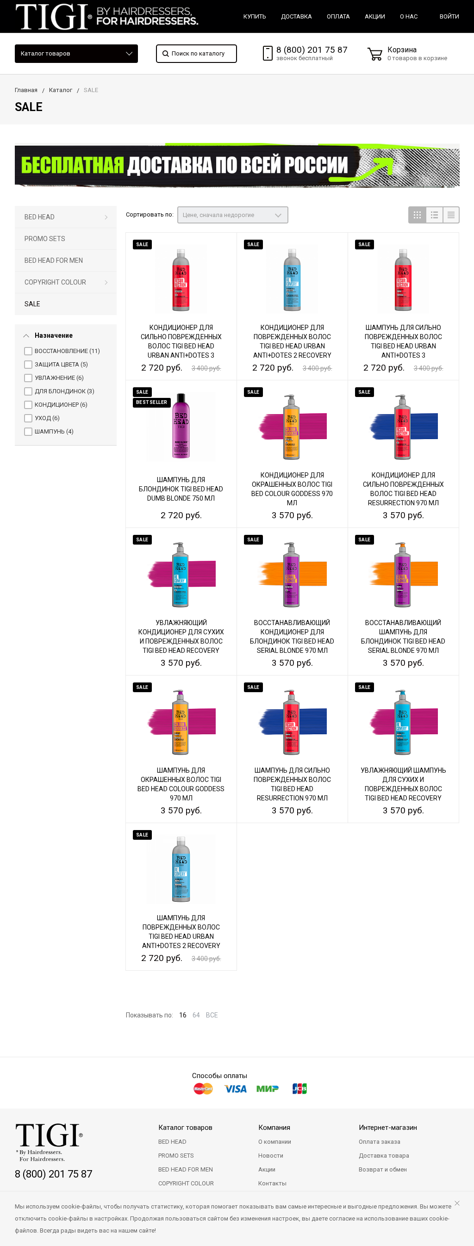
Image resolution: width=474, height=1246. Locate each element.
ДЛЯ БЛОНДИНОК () (64, 391)
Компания (274, 1127)
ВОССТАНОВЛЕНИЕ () (67, 350)
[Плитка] (416, 214)
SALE (32, 304)
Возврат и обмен (383, 1169)
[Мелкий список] (451, 214)
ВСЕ (212, 1015)
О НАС (409, 16)
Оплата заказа (379, 1141)
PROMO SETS (45, 238)
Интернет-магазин (388, 1127)
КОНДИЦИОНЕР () (61, 404)
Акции (266, 1169)
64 (196, 1015)
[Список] (434, 214)
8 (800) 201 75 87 (312, 49)
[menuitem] (66, 217)
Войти (449, 16)
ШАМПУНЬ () (54, 431)
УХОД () (47, 418)
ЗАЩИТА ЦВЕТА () (61, 364)
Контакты (272, 1183)
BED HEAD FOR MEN (54, 260)
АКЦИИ (375, 16)
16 (183, 1015)
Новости (270, 1155)
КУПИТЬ (254, 16)
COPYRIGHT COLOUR (55, 282)
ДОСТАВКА (296, 16)
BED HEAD (40, 217)
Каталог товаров (45, 53)
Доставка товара (384, 1155)
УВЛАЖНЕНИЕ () (59, 377)
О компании (274, 1141)
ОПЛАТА (338, 16)
